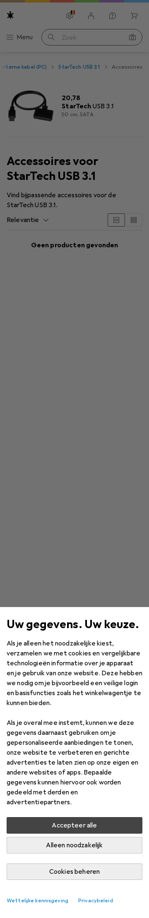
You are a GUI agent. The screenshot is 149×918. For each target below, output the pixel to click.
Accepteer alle (74, 825)
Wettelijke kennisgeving (37, 900)
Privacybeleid (95, 900)
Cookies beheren (74, 872)
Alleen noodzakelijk (74, 845)
